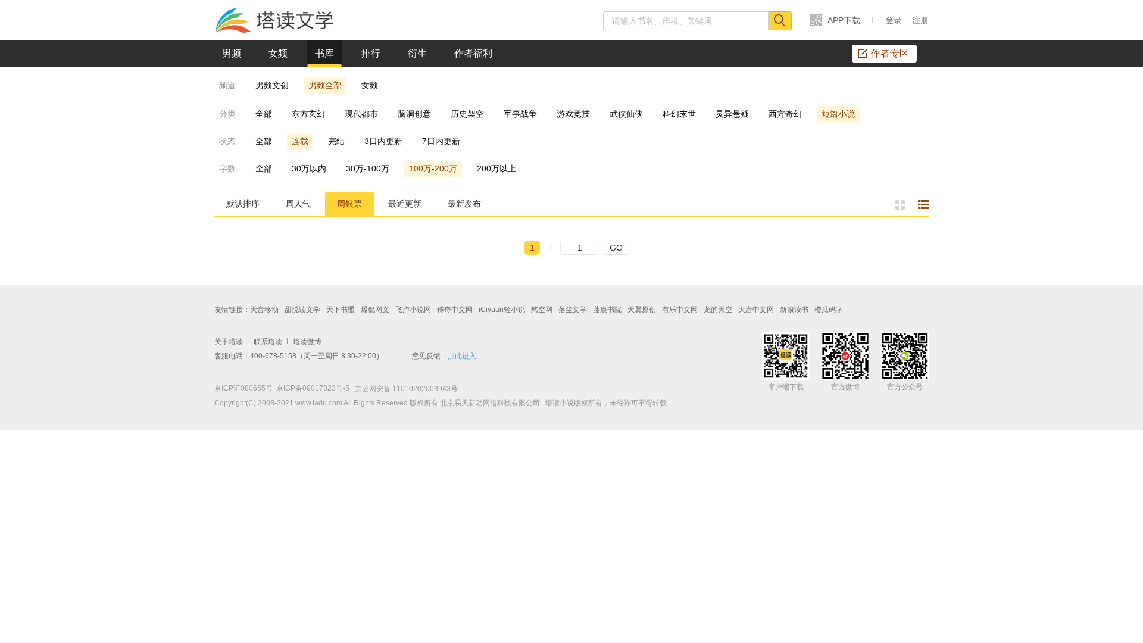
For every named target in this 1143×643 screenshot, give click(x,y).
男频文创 (272, 85)
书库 (324, 53)
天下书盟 (340, 309)
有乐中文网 (680, 309)
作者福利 (473, 53)
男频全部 (325, 85)
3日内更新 (383, 141)
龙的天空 (718, 309)
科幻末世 (679, 113)
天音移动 (264, 309)
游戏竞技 (573, 113)
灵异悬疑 (732, 113)
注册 (920, 20)
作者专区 (890, 53)
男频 (231, 53)
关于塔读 (228, 342)
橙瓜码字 (828, 309)
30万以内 (309, 168)
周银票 (349, 203)
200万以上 (496, 168)
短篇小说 (838, 113)
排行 (370, 53)
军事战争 (520, 113)
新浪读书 (794, 309)
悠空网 (541, 309)
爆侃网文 (375, 309)
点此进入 (462, 356)
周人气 (298, 203)
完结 (336, 141)
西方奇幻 (785, 113)
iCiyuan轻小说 (502, 309)
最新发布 (464, 203)
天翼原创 (641, 309)
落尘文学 (572, 309)
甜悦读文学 (302, 309)
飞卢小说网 (413, 309)
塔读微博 (307, 342)
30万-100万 (367, 168)
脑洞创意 (414, 113)
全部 (263, 113)
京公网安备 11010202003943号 (403, 389)
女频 (278, 53)
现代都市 (361, 113)
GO (616, 247)
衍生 (417, 53)
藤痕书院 (607, 309)
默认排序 (243, 203)
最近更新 (404, 203)
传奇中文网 (455, 309)
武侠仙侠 (626, 113)
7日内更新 (441, 141)
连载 (300, 141)
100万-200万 (433, 168)
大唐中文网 (756, 309)
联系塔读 (268, 342)
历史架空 (467, 113)
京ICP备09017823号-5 (312, 388)
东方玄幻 (308, 113)
